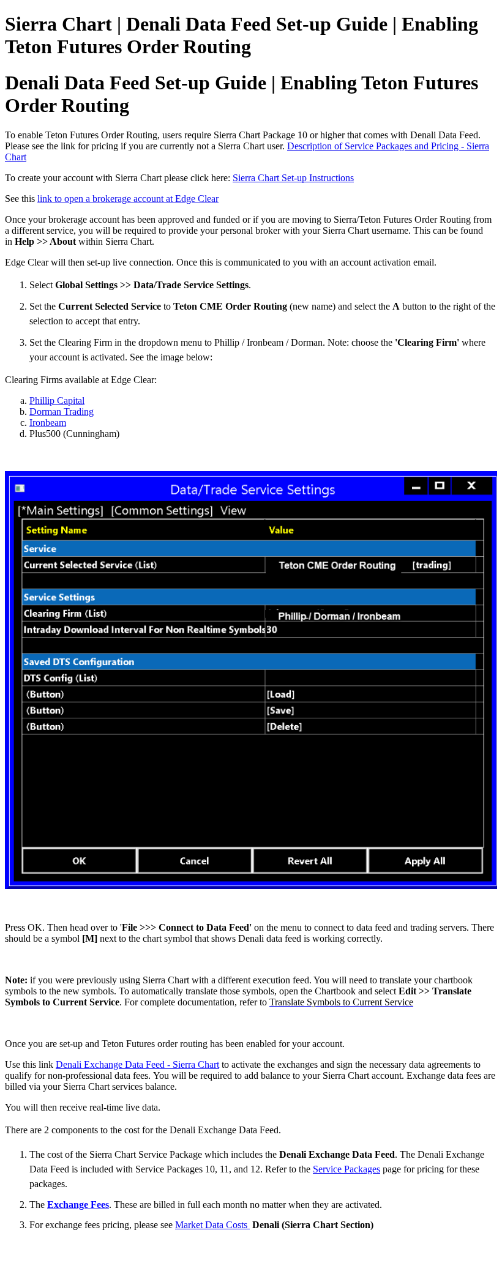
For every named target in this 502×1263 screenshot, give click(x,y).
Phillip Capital (56, 400)
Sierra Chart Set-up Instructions (293, 178)
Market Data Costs (212, 1225)
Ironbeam (47, 422)
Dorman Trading (61, 411)
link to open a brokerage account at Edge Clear (128, 198)
